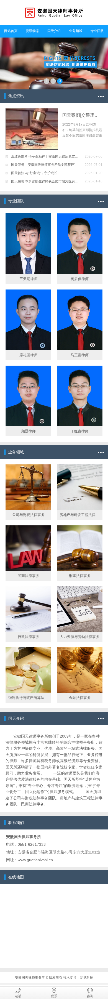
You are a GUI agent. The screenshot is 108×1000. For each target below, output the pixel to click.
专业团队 (97, 31)
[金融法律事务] (79, 670)
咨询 (90, 996)
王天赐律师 (28, 279)
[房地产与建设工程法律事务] (79, 487)
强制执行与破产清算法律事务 (31, 698)
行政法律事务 (28, 637)
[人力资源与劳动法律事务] (79, 609)
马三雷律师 (80, 355)
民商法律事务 (28, 576)
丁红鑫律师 (80, 431)
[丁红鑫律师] (79, 396)
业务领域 (75, 31)
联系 (54, 996)
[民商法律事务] (28, 548)
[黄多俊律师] (79, 243)
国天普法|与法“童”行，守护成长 (34, 173)
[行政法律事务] (28, 609)
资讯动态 (32, 31)
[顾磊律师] (28, 396)
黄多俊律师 (80, 279)
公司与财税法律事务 (28, 515)
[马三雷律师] (79, 319)
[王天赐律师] (28, 243)
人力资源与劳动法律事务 (79, 637)
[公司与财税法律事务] (28, 487)
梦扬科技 (86, 978)
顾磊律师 (28, 431)
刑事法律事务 (80, 576)
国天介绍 (54, 31)
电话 (18, 996)
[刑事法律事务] (79, 548)
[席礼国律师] (28, 319)
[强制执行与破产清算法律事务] (28, 670)
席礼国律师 (28, 355)
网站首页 (10, 31)
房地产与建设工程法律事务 (81, 515)
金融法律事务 (80, 698)
